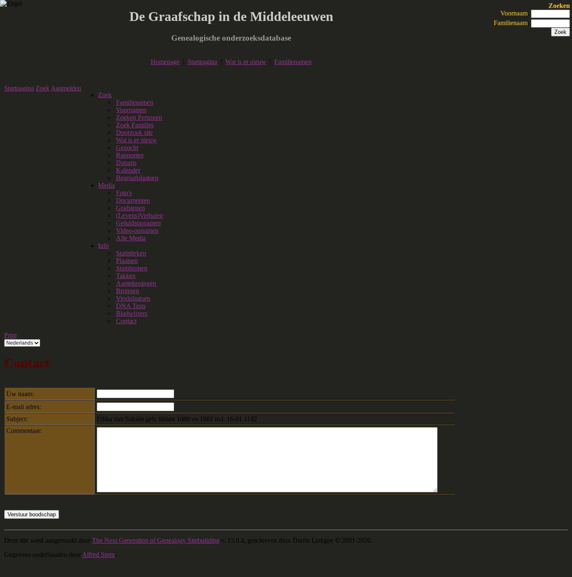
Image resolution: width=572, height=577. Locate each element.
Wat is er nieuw (245, 61)
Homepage (165, 61)
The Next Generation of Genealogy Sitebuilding (155, 540)
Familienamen (293, 61)
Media (106, 185)
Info (103, 245)
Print (10, 335)
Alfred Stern (98, 554)
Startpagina (202, 61)
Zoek (42, 88)
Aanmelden (66, 88)
